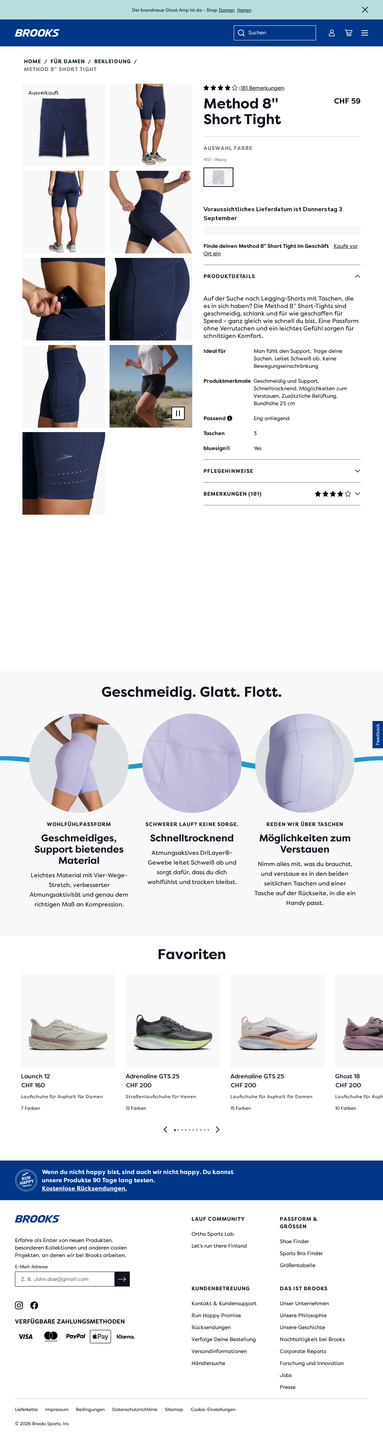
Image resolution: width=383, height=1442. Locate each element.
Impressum (56, 1409)
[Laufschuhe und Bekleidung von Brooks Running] (37, 33)
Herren (244, 10)
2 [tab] (178, 1130)
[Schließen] (365, 10)
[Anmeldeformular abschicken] (122, 1279)
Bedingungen (90, 1409)
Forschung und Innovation (312, 1363)
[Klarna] (125, 1336)
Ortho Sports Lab (213, 1234)
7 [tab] (196, 1130)
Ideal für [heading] (214, 351)
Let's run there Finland (219, 1246)
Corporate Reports (303, 1351)
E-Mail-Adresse (31, 1266)
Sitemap (174, 1409)
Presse (287, 1387)
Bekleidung (112, 61)
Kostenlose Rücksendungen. (84, 1188)
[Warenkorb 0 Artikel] (348, 33)
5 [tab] (189, 1130)
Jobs (286, 1375)
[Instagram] (19, 1305)
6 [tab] (193, 1130)
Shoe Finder (294, 1241)
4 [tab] (185, 1130)
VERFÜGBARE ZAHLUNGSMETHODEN (70, 1321)
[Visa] (25, 1336)
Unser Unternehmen (304, 1303)
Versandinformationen (219, 1351)
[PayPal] (75, 1336)
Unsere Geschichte (302, 1327)
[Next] (218, 1130)
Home (32, 61)
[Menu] (364, 33)
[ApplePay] (100, 1336)
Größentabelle (297, 1265)
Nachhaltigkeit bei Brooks (312, 1339)
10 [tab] (208, 1130)
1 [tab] (175, 1130)
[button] (63, 125)
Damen (227, 10)
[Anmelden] (332, 33)
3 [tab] (182, 1130)
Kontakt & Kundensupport (224, 1303)
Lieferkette (26, 1409)
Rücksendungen (211, 1327)
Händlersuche (208, 1363)
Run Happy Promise (216, 1315)
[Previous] (165, 1130)
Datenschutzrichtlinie (134, 1409)
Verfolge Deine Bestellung (224, 1339)
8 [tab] (200, 1130)
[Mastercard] (50, 1336)
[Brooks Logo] (88, 1220)
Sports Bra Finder (301, 1253)
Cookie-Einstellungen (213, 1409)
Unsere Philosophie (303, 1315)
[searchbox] (278, 33)
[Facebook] (34, 1305)
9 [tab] (204, 1130)
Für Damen (67, 61)
